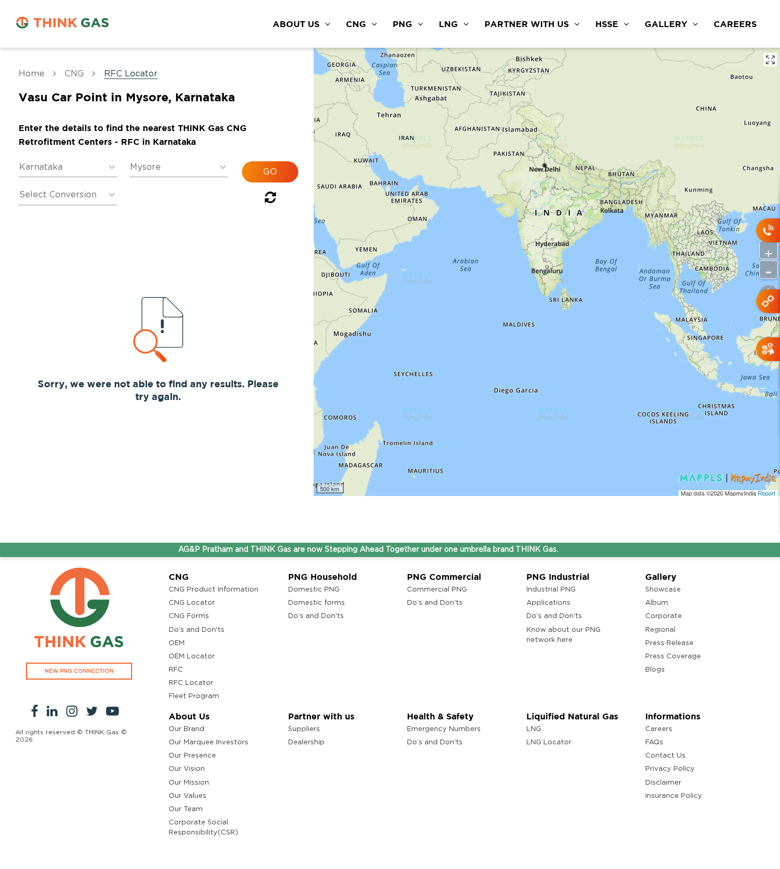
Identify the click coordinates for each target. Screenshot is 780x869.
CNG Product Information (213, 589)
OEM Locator (192, 656)
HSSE (606, 24)
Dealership (306, 742)
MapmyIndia (741, 493)
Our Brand (186, 729)
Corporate (663, 616)
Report (766, 493)
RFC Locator (191, 683)
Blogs (655, 669)
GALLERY (666, 24)
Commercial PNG (437, 589)
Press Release (669, 643)
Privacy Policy (670, 769)
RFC (176, 669)
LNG (448, 24)
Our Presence (192, 755)
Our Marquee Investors (208, 742)
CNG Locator (192, 602)
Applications (548, 602)
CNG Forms (189, 616)
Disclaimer (663, 782)
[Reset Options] (270, 199)
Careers (658, 729)
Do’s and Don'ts (196, 630)
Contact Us (665, 755)
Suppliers (304, 729)
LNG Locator (548, 742)
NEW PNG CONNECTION (79, 671)
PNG (402, 24)
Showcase (663, 589)
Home (32, 73)
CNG (356, 24)
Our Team (186, 809)
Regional (660, 630)
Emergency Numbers (444, 729)
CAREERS (735, 24)
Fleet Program (194, 696)
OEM (177, 643)
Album (656, 602)
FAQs (654, 742)
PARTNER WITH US (526, 24)
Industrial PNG (551, 589)
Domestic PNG (314, 589)
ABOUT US (296, 24)
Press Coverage (673, 656)
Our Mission (189, 782)
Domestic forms (316, 602)
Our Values (187, 796)
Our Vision (187, 769)
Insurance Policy (673, 796)
